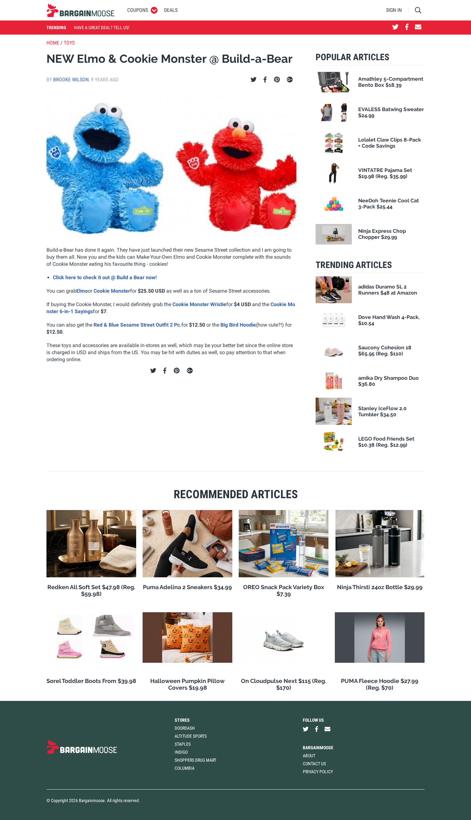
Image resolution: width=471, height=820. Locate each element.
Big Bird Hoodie (238, 325)
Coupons (137, 10)
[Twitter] (253, 79)
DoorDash (185, 728)
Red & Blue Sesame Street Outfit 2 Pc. (137, 325)
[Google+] (289, 79)
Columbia (184, 768)
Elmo (82, 291)
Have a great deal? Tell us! (101, 27)
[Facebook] (265, 79)
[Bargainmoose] (80, 10)
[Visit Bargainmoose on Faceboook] (407, 27)
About (309, 755)
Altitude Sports (191, 736)
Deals (171, 10)
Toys (69, 43)
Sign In (394, 10)
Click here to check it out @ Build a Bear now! (105, 277)
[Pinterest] (277, 79)
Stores (182, 720)
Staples (183, 744)
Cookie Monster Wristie (199, 304)
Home (52, 43)
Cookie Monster (112, 291)
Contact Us (314, 763)
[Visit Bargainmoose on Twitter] (395, 27)
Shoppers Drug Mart (195, 760)
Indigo (181, 752)
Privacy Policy (318, 771)
